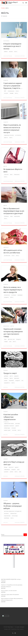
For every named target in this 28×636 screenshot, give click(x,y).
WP (9, 629)
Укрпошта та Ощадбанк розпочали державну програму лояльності (11, 585)
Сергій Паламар (9, 97)
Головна (3, 8)
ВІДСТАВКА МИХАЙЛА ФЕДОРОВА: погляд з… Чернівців (11, 580)
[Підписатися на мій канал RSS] (12, 633)
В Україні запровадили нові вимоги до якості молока (12, 46)
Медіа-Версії (11, 627)
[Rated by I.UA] (5, 616)
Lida (7, 387)
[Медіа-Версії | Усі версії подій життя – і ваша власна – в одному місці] (4, 2)
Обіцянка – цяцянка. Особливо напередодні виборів (13, 505)
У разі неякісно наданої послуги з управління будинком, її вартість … (13, 85)
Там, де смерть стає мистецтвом (9, 590)
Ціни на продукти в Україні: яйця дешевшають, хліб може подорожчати (12, 599)
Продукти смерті (10, 373)
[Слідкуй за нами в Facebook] (15, 633)
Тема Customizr (20, 629)
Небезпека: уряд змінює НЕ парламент (10, 594)
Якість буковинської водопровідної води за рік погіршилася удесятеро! (14, 211)
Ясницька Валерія (9, 181)
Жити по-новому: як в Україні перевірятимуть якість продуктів (13, 289)
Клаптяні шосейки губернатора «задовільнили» (11, 417)
